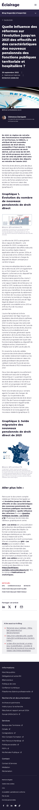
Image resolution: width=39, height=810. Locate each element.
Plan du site (5, 796)
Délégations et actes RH (11, 676)
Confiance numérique (11, 688)
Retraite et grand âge (10, 78)
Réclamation (7, 771)
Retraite (27, 586)
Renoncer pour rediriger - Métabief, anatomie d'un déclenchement (19, 630)
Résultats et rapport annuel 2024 (15, 710)
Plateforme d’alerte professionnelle (16, 692)
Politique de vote (9, 684)
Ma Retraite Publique (10, 752)
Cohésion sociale (14, 586)
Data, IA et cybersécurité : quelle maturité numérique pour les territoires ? (21, 638)
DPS (3, 586)
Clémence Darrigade (17, 117)
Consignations (7, 733)
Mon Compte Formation (11, 737)
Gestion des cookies (8, 784)
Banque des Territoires (11, 725)
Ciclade (5, 729)
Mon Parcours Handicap (11, 741)
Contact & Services (9, 763)
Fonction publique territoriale (14, 592)
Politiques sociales (9, 745)
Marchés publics (8, 672)
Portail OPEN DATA (10, 714)
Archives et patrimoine (11, 703)
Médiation (6, 767)
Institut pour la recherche (12, 707)
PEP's (4, 748)
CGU (3, 788)
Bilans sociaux (7, 680)
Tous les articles (8, 20)
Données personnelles (9, 800)
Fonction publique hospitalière (14, 589)
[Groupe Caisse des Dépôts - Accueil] (10, 5)
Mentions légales (7, 779)
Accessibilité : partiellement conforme (13, 792)
